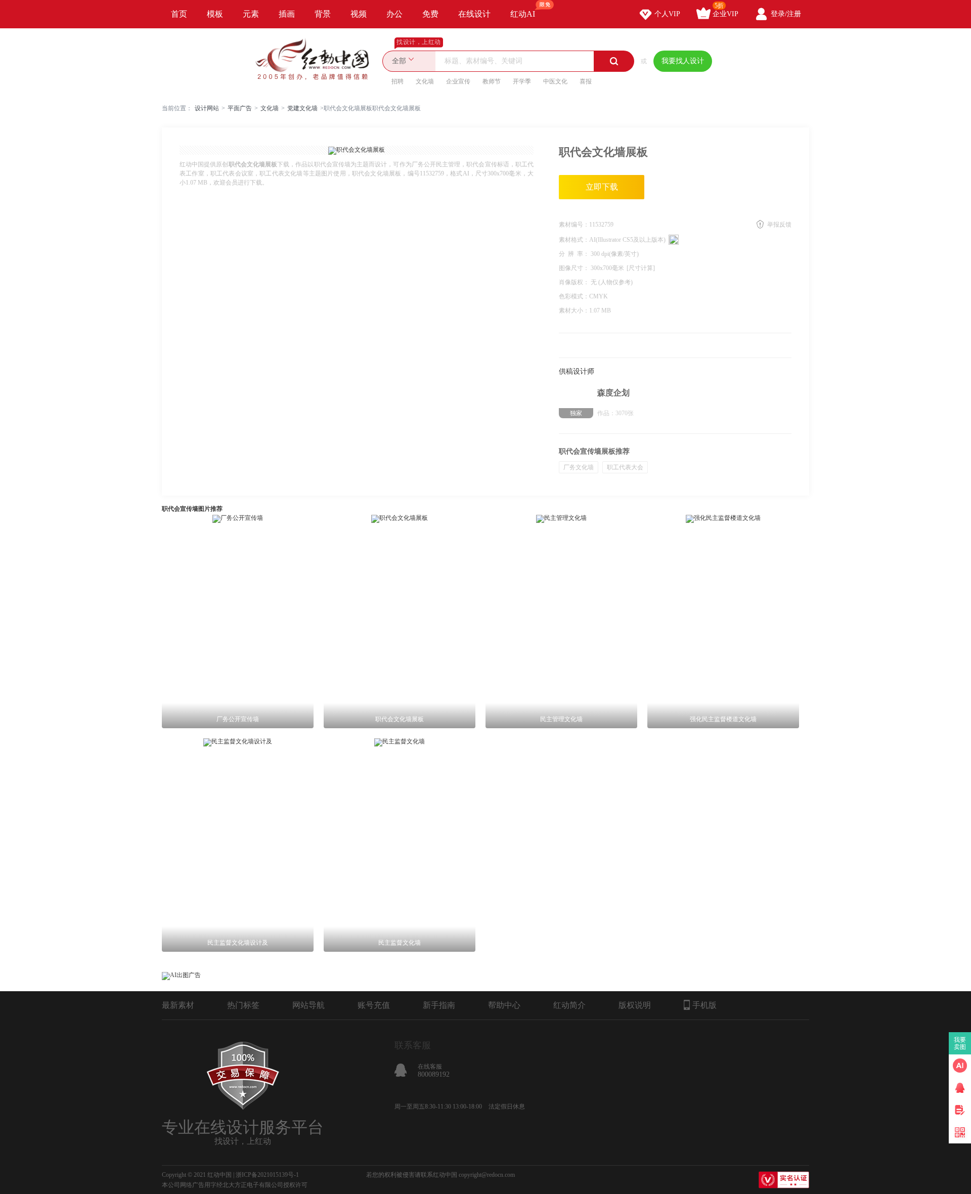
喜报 (586, 81)
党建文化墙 (302, 108)
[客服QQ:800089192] (960, 1088)
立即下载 (602, 187)
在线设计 (474, 14)
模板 (215, 14)
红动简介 (569, 1005)
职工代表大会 (625, 467)
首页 (179, 14)
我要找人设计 (682, 61)
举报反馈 (779, 224)
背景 (323, 14)
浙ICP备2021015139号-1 (267, 1174)
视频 (358, 14)
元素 (251, 14)
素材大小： (574, 310)
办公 (394, 14)
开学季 (522, 81)
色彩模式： (574, 296)
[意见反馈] (960, 1110)
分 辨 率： (575, 253)
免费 (430, 14)
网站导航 (308, 1005)
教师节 (491, 81)
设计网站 (207, 108)
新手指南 (439, 1005)
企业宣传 (458, 81)
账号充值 (374, 1005)
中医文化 (555, 81)
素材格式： (574, 239)
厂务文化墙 (578, 467)
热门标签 (243, 1005)
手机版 (704, 1005)
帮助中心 (504, 1005)
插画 (287, 14)
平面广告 (240, 108)
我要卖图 (960, 1043)
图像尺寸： (575, 268)
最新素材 (178, 1005)
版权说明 (635, 1005)
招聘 (397, 81)
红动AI (522, 14)
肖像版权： (575, 282)
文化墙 (425, 81)
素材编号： (574, 224)
